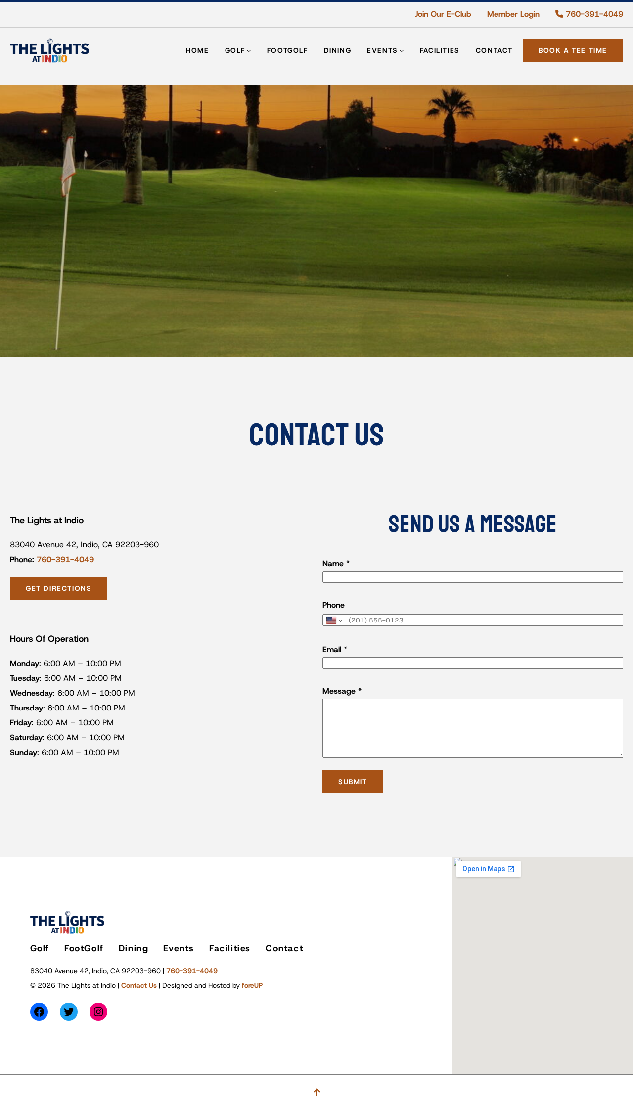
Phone (333, 605)
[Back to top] (317, 1093)
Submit (352, 781)
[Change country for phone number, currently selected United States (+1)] (333, 620)
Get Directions (58, 588)
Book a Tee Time (573, 50)
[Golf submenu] (249, 50)
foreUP (252, 985)
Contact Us (139, 985)
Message (342, 691)
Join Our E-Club (443, 14)
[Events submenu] (402, 50)
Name (336, 563)
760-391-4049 (593, 14)
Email (334, 649)
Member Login (513, 14)
